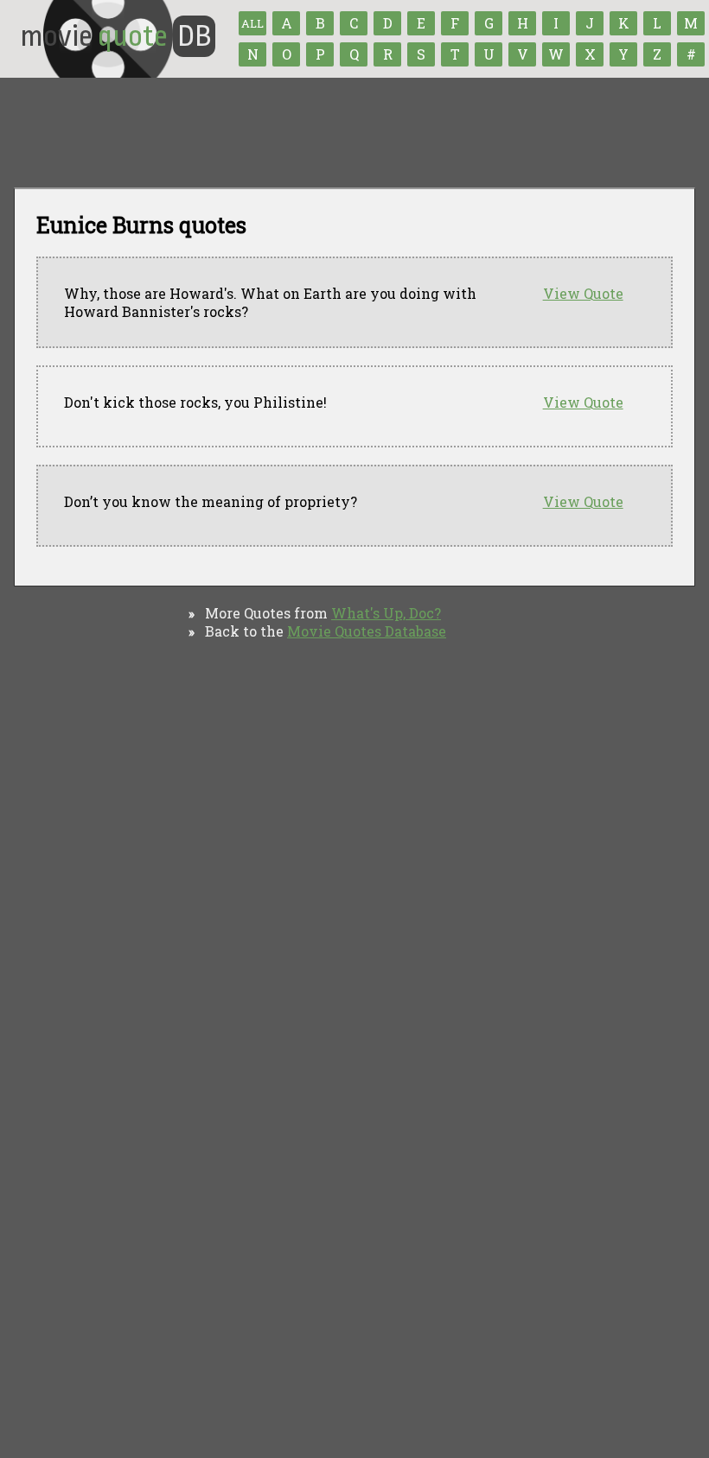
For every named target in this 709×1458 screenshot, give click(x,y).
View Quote (583, 293)
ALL (252, 23)
